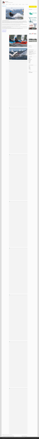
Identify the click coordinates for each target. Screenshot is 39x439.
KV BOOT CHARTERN (32, 6)
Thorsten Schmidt (6, 434)
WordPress (36, 438)
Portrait (7, 4)
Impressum (15, 437)
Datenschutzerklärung (20, 437)
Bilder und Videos (30, 59)
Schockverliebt (30, 52)
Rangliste (20, 4)
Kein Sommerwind (30, 54)
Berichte (29, 58)
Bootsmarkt (10, 4)
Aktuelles (8, 434)
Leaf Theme (32, 438)
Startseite (4, 4)
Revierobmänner (6, 437)
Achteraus (27, 4)
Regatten (17, 4)
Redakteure (9, 437)
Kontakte (23, 4)
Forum (24, 437)
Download (12, 437)
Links (17, 437)
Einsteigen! (13, 4)
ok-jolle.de (6, 1)
